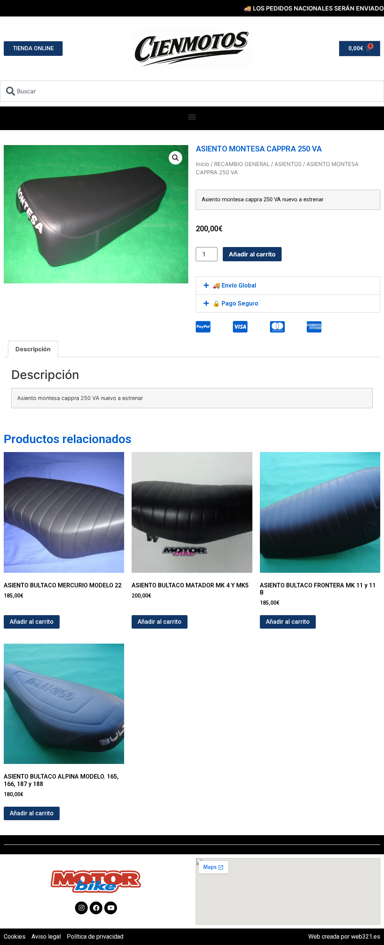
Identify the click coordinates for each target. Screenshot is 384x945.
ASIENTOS (288, 164)
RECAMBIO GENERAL (242, 164)
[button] (192, 116)
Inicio (202, 164)
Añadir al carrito (252, 254)
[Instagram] (81, 908)
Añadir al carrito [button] (32, 621)
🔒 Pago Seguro (235, 303)
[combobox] (192, 91)
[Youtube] (110, 908)
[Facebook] (96, 908)
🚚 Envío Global (234, 285)
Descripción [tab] (33, 349)
